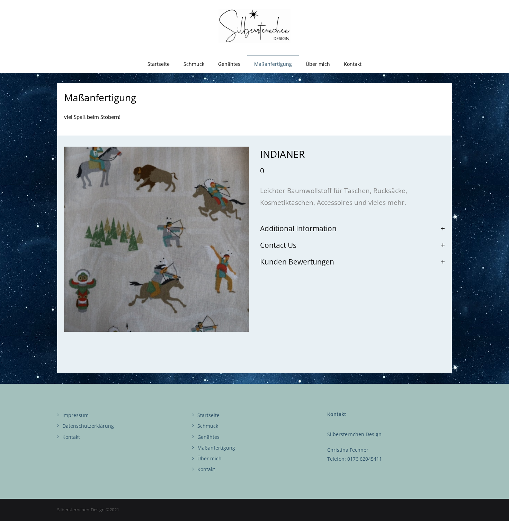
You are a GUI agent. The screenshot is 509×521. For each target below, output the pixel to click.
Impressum (75, 415)
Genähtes (208, 437)
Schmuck (207, 426)
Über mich (209, 458)
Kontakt (71, 437)
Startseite (208, 415)
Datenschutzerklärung (88, 426)
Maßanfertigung (216, 447)
